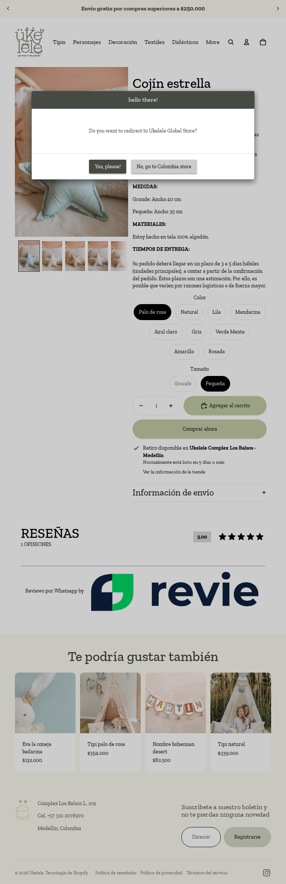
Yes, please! (108, 166)
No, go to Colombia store (164, 166)
